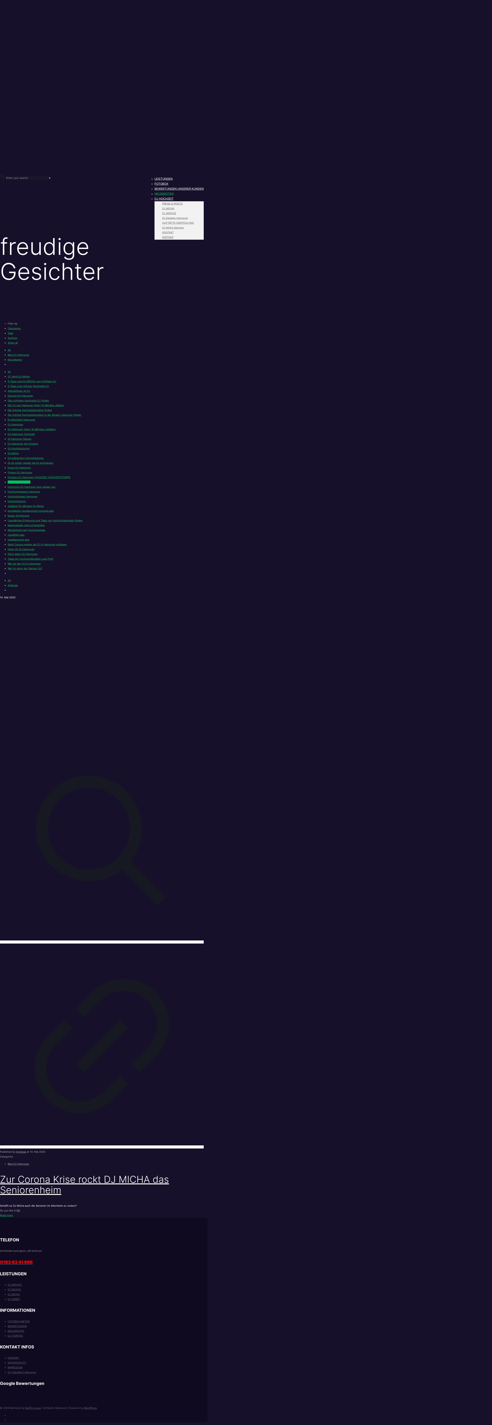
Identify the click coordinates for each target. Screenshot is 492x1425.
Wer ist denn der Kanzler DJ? (25, 568)
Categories (14, 328)
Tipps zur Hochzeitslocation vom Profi (30, 558)
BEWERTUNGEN (17, 1326)
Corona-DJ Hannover (20, 395)
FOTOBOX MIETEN (19, 1321)
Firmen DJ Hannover (20, 472)
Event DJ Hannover (19, 467)
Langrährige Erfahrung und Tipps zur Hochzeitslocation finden (45, 520)
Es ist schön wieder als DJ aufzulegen (30, 462)
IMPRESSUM (15, 1367)
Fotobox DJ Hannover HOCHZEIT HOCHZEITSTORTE (39, 477)
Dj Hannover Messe (19, 438)
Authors (12, 337)
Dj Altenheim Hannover (21, 419)
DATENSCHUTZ (17, 1362)
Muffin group (33, 1407)
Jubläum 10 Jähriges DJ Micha (26, 506)
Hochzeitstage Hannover (23, 496)
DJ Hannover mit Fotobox (23, 443)
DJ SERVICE (15, 1284)
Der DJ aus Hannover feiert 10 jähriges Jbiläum (36, 405)
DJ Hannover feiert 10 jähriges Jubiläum (32, 429)
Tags (10, 333)
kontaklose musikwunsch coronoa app (31, 510)
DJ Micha (13, 453)
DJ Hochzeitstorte (19, 448)
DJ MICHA (14, 1294)
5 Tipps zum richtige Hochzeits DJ (28, 386)
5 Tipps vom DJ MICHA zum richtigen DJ (32, 381)
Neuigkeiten (15, 359)
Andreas (13, 585)
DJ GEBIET (14, 1299)
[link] (50, 177)
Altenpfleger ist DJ (19, 390)
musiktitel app (16, 534)
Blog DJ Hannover (18, 354)
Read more (6, 1215)
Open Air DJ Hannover (21, 549)
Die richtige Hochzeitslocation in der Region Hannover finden (44, 414)
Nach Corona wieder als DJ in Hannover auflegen (37, 544)
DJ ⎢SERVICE (15, 1335)
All (9, 350)
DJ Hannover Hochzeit (21, 434)
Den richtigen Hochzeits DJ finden (28, 400)
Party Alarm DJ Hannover (23, 554)
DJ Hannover (15, 424)
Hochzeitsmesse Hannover (24, 491)
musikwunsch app (18, 539)
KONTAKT (13, 1357)
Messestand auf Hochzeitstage (26, 530)
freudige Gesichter (19, 482)
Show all (13, 342)
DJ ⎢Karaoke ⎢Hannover (22, 1372)
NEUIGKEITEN (16, 1331)
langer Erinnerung (18, 515)
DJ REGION (14, 1289)
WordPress (90, 1407)
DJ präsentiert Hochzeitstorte (26, 458)
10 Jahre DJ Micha (19, 376)
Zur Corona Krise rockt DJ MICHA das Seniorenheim (84, 1185)
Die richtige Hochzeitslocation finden (30, 410)
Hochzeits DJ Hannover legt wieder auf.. (32, 486)
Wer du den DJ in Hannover (24, 563)
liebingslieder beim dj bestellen (26, 525)
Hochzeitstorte (17, 501)
